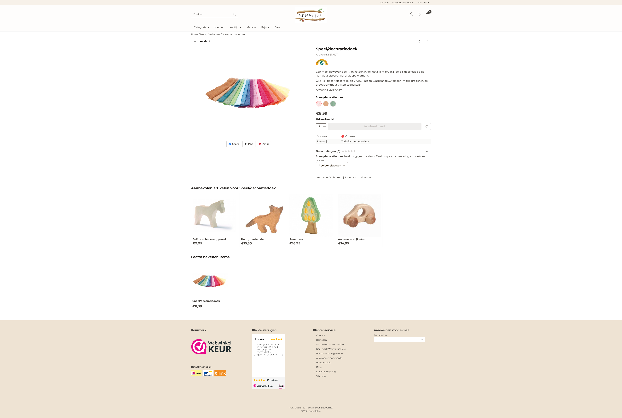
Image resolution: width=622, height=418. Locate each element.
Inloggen (422, 2)
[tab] (373, 151)
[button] (411, 14)
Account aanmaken (403, 2)
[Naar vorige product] (419, 41)
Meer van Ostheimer (329, 177)
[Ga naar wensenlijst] (419, 14)
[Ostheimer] (322, 64)
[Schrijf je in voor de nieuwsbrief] (422, 339)
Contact (385, 2)
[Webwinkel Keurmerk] (211, 358)
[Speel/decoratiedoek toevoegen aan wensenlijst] (427, 126)
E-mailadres (399, 335)
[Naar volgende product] (427, 41)
